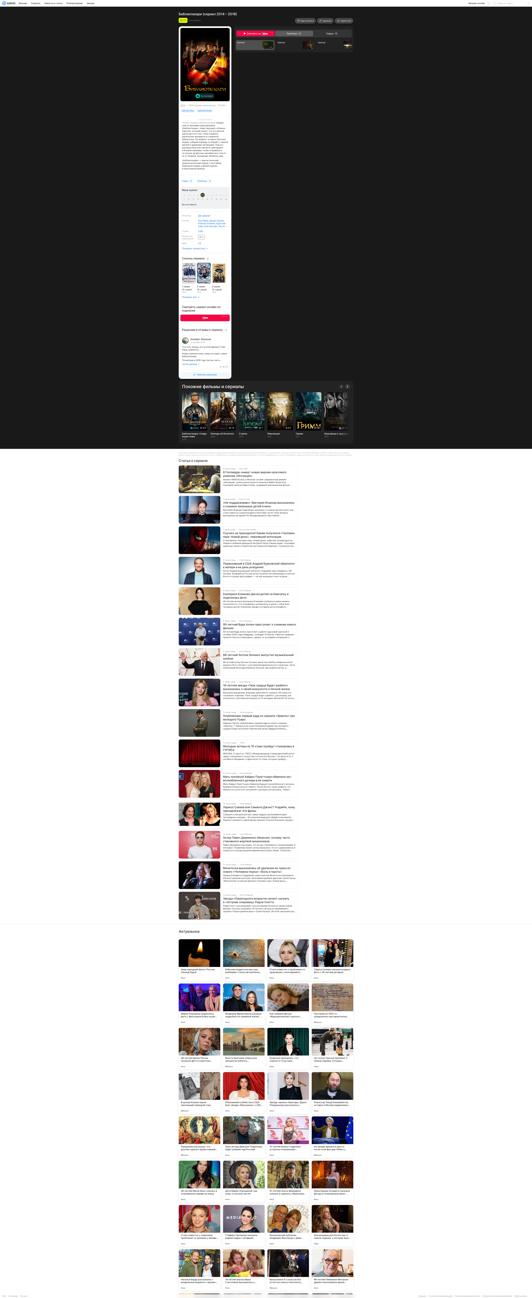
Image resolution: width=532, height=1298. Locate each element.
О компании (13, 1296)
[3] (194, 199)
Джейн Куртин (217, 220)
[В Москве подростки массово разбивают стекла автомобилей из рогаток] (244, 960)
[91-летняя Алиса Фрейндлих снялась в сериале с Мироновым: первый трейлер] (288, 1181)
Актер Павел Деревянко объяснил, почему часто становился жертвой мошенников (256, 839)
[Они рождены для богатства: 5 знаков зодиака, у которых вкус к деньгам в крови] (332, 1226)
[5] (203, 199)
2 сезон (201, 286)
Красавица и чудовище (337, 433)
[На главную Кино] (10, 3)
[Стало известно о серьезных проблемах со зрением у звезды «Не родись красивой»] (199, 1226)
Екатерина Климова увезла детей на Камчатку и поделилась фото (256, 595)
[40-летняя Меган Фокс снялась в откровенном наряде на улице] (199, 1181)
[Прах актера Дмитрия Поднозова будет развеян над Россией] (244, 1137)
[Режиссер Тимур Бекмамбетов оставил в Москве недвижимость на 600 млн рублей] (332, 1093)
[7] (212, 199)
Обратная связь (520, 1296)
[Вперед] (347, 386)
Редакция (422, 1296)
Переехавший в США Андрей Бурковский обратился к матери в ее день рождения (259, 565)
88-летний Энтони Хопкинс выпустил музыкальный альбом (258, 656)
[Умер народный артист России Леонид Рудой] (199, 960)
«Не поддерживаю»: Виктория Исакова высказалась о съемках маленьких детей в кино (259, 504)
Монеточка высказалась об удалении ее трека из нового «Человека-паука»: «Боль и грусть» (256, 869)
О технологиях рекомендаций (440, 1296)
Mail (4, 1296)
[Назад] (341, 386)
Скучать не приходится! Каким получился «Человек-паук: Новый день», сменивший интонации (259, 534)
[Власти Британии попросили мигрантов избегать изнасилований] (244, 1048)
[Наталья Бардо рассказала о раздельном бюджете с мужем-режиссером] (199, 1270)
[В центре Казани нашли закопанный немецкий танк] (199, 1093)
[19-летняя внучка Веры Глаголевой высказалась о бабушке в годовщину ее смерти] (244, 1270)
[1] (185, 199)
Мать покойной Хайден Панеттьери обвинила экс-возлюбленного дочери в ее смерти (257, 778)
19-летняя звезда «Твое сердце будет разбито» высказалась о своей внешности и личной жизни (256, 687)
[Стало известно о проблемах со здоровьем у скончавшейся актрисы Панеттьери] (288, 960)
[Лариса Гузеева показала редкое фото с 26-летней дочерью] (332, 960)
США (200, 231)
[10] (226, 199)
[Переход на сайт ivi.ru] (205, 318)
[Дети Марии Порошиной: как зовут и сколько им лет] (244, 1181)
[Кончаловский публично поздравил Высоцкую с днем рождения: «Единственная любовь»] (288, 1226)
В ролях (185, 221)
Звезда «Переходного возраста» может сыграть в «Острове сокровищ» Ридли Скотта (256, 900)
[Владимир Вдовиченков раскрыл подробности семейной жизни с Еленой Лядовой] (244, 1004)
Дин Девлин (204, 215)
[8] (217, 199)
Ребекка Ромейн (206, 223)
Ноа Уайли (203, 220)
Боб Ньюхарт (210, 226)
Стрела (243, 433)
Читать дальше (189, 364)
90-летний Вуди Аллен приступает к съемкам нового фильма (259, 626)
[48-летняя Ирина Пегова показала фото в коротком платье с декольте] (199, 1048)
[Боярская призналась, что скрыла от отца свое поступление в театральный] (288, 1048)
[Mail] (4, 3)
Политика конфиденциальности (467, 1296)
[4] (198, 199)
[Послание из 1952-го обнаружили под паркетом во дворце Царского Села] (332, 1004)
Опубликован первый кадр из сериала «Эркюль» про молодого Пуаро (259, 717)
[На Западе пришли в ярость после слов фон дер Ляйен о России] (332, 1137)
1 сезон (186, 286)
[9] (221, 199)
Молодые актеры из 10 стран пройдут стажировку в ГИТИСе (258, 748)
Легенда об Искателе (222, 433)
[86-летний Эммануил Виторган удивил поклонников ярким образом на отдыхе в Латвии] (332, 1270)
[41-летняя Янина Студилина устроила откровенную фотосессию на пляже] (288, 1137)
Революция (273, 433)
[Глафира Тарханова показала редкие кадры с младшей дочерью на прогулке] (244, 1226)
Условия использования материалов (497, 1296)
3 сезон (216, 286)
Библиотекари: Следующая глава (194, 435)
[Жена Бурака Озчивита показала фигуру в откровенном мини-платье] (332, 1181)
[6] (208, 199)
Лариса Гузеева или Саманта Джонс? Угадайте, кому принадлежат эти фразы (259, 809)
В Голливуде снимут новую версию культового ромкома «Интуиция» (255, 474)
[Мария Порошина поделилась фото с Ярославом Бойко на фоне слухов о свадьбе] (199, 1004)
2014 (182, 105)
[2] (189, 199)
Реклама (23, 1296)
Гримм (299, 433)
